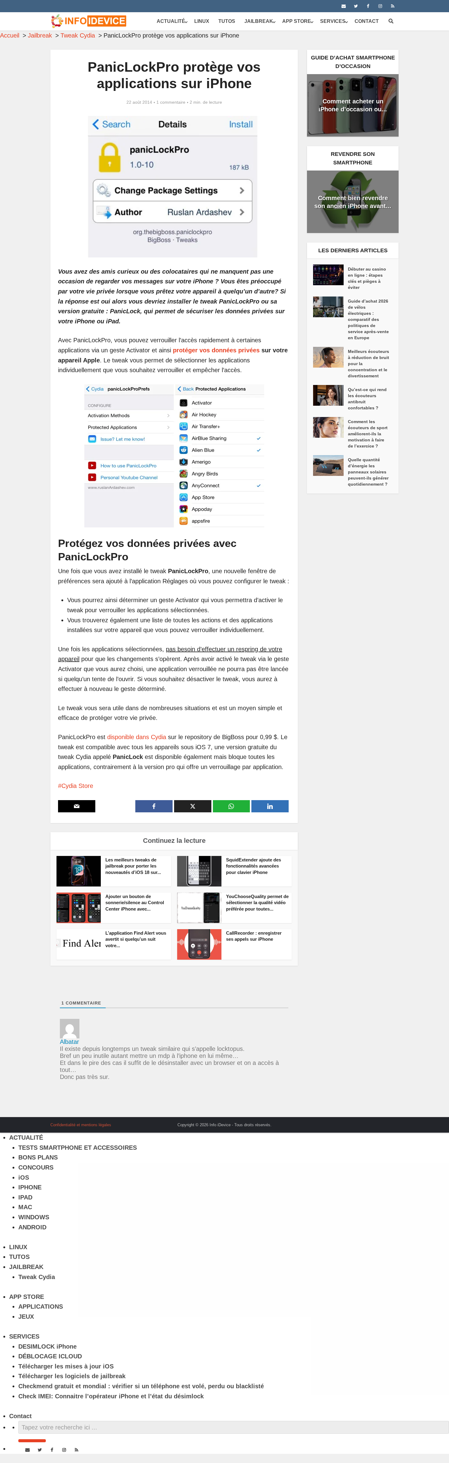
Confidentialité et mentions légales (80, 1125)
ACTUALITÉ (171, 21)
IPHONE (30, 1187)
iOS (23, 1177)
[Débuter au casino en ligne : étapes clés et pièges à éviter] (330, 274)
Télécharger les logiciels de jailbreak (72, 1376)
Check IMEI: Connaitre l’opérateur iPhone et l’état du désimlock (111, 1396)
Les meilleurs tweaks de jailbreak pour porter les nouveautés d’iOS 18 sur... (133, 866)
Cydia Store (77, 785)
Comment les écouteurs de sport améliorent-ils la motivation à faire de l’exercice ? (368, 433)
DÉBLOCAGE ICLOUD (50, 1356)
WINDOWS (33, 1217)
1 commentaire (170, 102)
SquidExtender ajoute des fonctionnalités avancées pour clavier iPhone (253, 866)
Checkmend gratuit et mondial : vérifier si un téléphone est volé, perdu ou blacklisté (141, 1386)
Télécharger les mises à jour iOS (66, 1366)
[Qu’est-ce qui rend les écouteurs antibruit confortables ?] (330, 395)
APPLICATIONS (40, 1306)
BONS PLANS (38, 1157)
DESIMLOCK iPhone (47, 1346)
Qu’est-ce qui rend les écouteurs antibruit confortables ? (367, 398)
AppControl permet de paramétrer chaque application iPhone (218, 1122)
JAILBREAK (258, 21)
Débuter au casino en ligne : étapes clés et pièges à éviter (367, 278)
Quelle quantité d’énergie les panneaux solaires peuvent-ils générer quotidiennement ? (368, 472)
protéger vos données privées (216, 350)
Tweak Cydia (36, 1277)
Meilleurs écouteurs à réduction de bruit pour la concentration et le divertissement (368, 363)
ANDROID (32, 1227)
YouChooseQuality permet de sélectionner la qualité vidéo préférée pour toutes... (257, 902)
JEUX (26, 1316)
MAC (25, 1207)
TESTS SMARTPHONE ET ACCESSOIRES (77, 1147)
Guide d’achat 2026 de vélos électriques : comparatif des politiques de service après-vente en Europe (368, 319)
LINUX (201, 21)
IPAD (25, 1197)
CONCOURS (35, 1167)
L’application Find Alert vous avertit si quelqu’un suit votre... (135, 939)
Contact (367, 21)
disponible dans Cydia (136, 737)
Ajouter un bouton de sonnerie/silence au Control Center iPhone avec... (134, 902)
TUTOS (226, 21)
